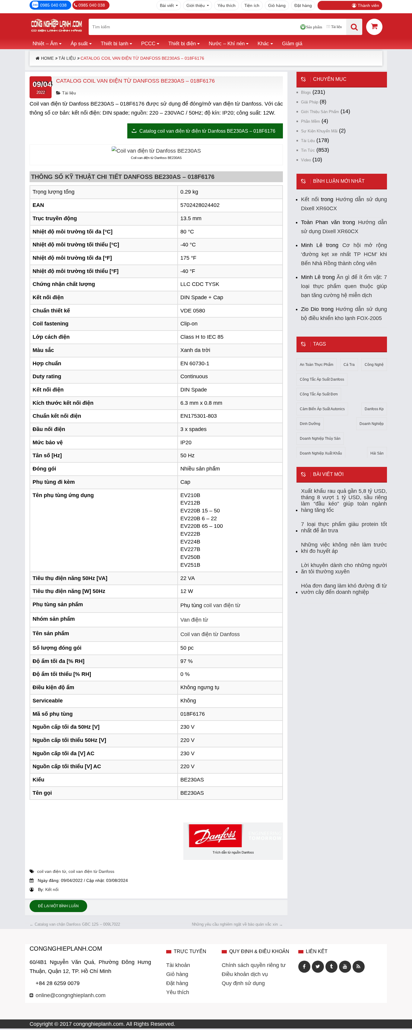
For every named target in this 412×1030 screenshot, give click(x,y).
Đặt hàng (303, 5)
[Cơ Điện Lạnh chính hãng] (56, 27)
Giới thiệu (195, 5)
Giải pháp (309, 102)
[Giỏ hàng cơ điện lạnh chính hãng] (374, 26)
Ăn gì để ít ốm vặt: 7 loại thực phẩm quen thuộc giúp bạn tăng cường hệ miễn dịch (344, 286)
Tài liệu (336, 27)
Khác (263, 43)
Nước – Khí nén (227, 43)
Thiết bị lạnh (114, 43)
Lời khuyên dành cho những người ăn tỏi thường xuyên (344, 568)
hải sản (377, 453)
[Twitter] (318, 967)
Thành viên (368, 5)
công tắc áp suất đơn (319, 394)
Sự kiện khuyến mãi (319, 131)
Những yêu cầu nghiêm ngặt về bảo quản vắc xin (237, 924)
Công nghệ (374, 365)
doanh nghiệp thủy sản (320, 438)
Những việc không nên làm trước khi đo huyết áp (344, 548)
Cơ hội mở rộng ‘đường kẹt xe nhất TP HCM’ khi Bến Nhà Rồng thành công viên (344, 254)
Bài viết (167, 5)
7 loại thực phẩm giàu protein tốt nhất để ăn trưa (344, 527)
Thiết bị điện (182, 43)
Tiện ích (251, 5)
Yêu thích (226, 5)
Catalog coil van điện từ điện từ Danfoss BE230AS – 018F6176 (207, 131)
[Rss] (359, 967)
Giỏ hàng (277, 5)
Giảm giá (292, 43)
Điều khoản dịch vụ (245, 974)
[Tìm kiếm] (354, 27)
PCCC (148, 43)
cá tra (349, 365)
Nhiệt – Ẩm (45, 43)
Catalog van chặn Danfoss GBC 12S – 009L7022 (75, 924)
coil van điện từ (222, 605)
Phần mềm (310, 121)
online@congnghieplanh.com (71, 995)
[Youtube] (345, 967)
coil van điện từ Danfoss (91, 871)
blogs (306, 92)
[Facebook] (304, 967)
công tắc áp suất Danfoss (322, 379)
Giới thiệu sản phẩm (320, 111)
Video (306, 160)
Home (47, 58)
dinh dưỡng (310, 424)
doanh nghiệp (372, 424)
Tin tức (308, 150)
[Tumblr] (331, 967)
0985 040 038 (53, 5)
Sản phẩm (314, 27)
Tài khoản (178, 965)
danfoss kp (374, 409)
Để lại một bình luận (58, 906)
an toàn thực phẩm (316, 365)
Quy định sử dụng (243, 983)
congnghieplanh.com (98, 1024)
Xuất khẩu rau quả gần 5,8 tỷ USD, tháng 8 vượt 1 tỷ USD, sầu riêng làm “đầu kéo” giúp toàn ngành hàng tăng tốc (344, 500)
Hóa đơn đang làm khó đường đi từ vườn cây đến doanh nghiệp (344, 589)
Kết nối (52, 889)
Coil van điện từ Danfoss (210, 634)
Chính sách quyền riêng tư (254, 965)
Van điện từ (194, 620)
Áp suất (79, 43)
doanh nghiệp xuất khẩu (321, 453)
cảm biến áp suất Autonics (322, 409)
